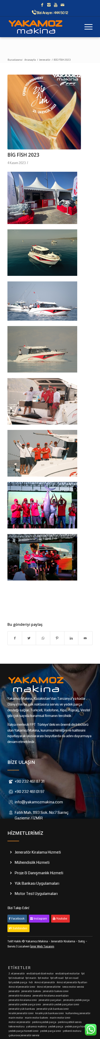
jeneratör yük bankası (22, 1009)
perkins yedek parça (44, 1022)
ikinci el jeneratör (44, 982)
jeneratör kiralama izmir (23, 1000)
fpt (83, 973)
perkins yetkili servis (69, 1022)
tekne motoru (17, 1026)
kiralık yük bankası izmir (49, 1013)
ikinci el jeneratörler (49, 987)
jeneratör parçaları (50, 1000)
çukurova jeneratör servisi (24, 1035)
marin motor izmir (60, 1017)
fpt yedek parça (18, 982)
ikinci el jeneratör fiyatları (72, 982)
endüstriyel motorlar (67, 973)
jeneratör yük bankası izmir (53, 1009)
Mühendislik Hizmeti (32, 862)
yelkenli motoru (72, 1031)
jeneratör (14, 991)
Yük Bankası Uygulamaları (37, 883)
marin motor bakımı (36, 1017)
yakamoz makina (36, 1026)
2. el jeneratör (17, 973)
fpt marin (31, 978)
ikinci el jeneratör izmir (22, 987)
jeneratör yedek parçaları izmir (61, 1004)
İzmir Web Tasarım (42, 946)
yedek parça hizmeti (77, 1026)
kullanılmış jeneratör (78, 1013)
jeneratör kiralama (20, 995)
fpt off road (56, 978)
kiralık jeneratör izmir (21, 1013)
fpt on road (71, 978)
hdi (31, 982)
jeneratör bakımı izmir (56, 991)
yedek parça (55, 1026)
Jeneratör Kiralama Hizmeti (38, 852)
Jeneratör (44, 60)
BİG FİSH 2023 (23, 155)
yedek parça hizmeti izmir (24, 1031)
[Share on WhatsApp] (43, 638)
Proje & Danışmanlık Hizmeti (39, 873)
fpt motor (43, 978)
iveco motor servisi (73, 987)
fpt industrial (16, 978)
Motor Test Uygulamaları (36, 894)
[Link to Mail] (62, 5)
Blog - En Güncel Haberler (30, 55)
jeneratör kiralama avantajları (51, 995)
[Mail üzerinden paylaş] (85, 638)
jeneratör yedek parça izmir (25, 1004)
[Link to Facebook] (42, 5)
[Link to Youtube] (55, 5)
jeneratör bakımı (31, 991)
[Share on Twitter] (29, 638)
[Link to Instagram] (48, 5)
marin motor (16, 1017)
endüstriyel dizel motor (40, 973)
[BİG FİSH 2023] (44, 112)
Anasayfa (30, 60)
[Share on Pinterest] (57, 638)
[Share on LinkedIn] (71, 638)
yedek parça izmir (50, 1031)
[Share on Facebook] (15, 638)
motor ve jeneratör (19, 1022)
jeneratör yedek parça (76, 1000)
